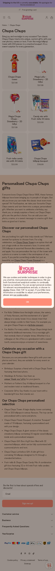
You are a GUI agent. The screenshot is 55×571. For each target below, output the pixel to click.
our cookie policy (20, 295)
